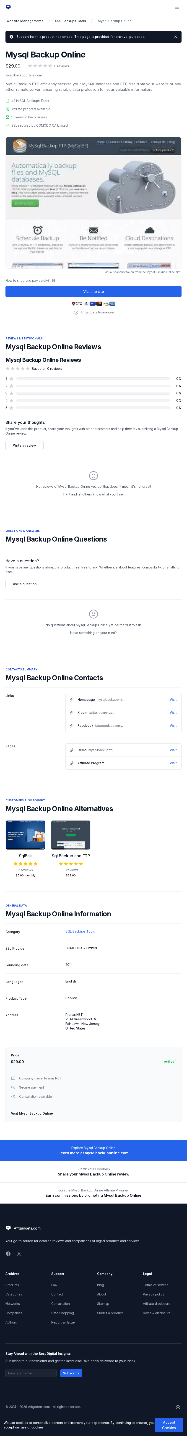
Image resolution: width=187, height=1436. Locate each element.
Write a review (24, 445)
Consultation (60, 1304)
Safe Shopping (62, 1313)
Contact (57, 1294)
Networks (12, 1304)
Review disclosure (157, 1313)
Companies (13, 1313)
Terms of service (156, 1285)
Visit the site (93, 291)
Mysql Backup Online (115, 21)
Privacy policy (153, 1294)
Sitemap (103, 1304)
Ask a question (25, 584)
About (101, 1294)
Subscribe (71, 1373)
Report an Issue (63, 1322)
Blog (100, 1285)
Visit (173, 699)
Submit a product (110, 1313)
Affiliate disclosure (156, 1304)
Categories (13, 1294)
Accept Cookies (169, 1425)
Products (12, 1285)
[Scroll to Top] (178, 1406)
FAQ (54, 1285)
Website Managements (24, 21)
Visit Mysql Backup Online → (34, 1113)
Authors (11, 1322)
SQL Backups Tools (70, 21)
